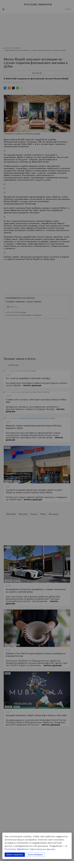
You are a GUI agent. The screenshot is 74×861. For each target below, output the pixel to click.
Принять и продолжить (14, 854)
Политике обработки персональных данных (30, 849)
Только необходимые (35, 854)
